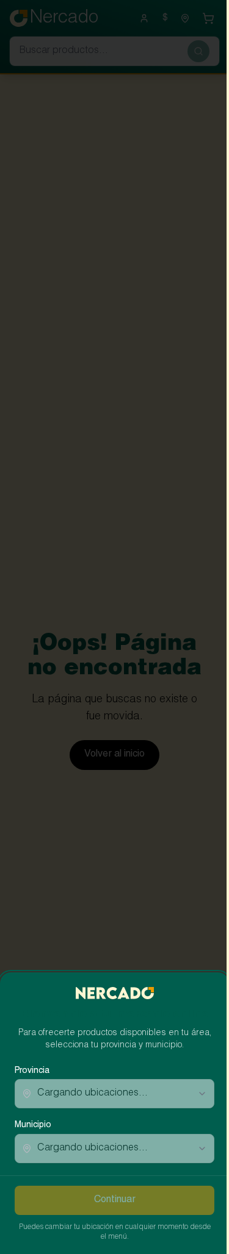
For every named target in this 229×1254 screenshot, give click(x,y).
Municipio (33, 1125)
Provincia (32, 1071)
